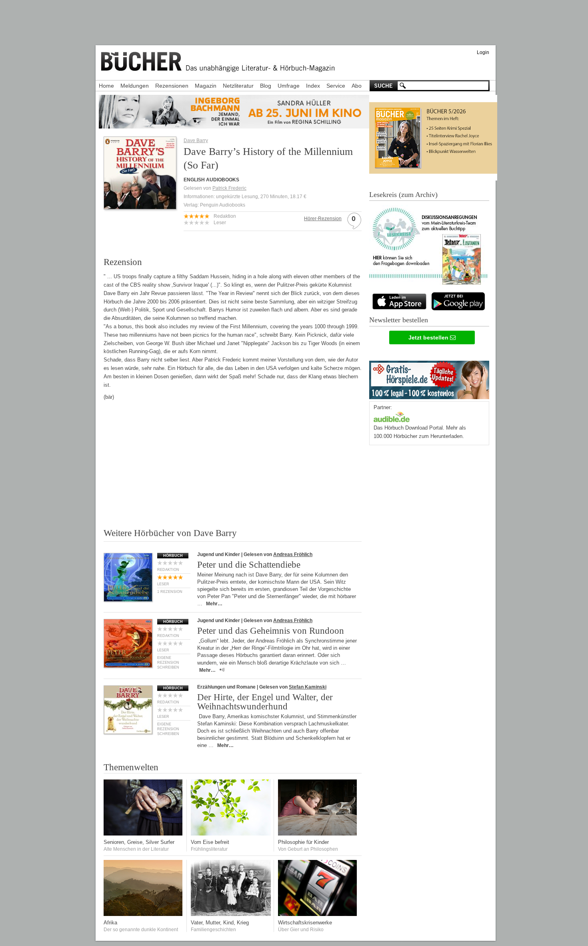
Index (313, 85)
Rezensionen (171, 85)
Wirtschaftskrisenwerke (305, 923)
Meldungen (134, 85)
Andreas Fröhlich (292, 554)
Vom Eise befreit (210, 842)
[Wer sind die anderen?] (144, 914)
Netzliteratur (238, 85)
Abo (357, 85)
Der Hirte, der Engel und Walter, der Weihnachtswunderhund (265, 701)
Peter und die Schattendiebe (248, 565)
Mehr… (214, 604)
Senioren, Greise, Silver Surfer (139, 842)
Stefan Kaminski (307, 687)
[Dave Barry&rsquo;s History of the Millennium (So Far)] (140, 207)
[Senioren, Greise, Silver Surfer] (144, 834)
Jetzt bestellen (429, 337)
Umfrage (289, 85)
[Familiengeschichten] (231, 914)
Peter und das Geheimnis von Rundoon (270, 631)
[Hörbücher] (392, 416)
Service (335, 85)
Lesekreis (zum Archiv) (403, 195)
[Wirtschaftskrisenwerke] (318, 914)
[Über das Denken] (318, 834)
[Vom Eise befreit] (231, 834)
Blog (265, 85)
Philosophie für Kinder (303, 842)
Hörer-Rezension (323, 218)
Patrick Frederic (229, 188)
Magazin (205, 85)
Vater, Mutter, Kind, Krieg (220, 923)
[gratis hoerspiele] (429, 378)
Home (106, 85)
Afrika (110, 923)
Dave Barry (196, 140)
